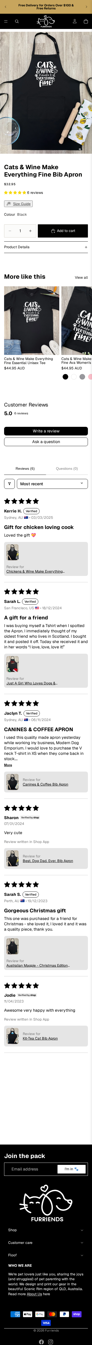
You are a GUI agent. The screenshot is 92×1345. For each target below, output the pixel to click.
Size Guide (22, 204)
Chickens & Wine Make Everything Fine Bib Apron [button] (34, 571)
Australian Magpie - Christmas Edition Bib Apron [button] (37, 965)
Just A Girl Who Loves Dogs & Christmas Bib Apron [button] (30, 683)
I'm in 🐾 (71, 1169)
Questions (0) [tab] (67, 468)
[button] (15, 192)
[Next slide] (86, 6)
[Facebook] (41, 1342)
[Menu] (6, 21)
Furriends (52, 1330)
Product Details (16, 247)
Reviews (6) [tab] (25, 468)
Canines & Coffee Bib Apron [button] (45, 784)
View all (81, 277)
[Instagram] (51, 1342)
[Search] (16, 21)
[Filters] (9, 484)
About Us (34, 1294)
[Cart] (85, 21)
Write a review (46, 431)
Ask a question (46, 441)
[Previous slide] (5, 6)
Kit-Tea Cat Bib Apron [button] (40, 1038)
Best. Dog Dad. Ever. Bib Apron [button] (48, 860)
